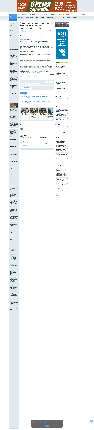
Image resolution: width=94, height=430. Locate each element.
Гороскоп (13, 75)
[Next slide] (53, 114)
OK (47, 425)
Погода (43, 17)
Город (37, 17)
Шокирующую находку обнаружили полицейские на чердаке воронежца (14, 63)
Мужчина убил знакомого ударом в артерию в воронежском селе (13, 251)
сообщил (22, 39)
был (32, 65)
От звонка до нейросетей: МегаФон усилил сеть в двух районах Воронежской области (14, 217)
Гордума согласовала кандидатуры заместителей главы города (13, 231)
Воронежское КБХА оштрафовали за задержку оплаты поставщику (13, 132)
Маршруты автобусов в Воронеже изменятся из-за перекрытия (13, 92)
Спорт (19, 20)
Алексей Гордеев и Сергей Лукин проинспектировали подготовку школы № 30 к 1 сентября (14, 302)
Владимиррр (25, 141)
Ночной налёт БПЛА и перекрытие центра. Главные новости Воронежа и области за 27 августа (13, 70)
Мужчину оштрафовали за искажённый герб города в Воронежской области (14, 238)
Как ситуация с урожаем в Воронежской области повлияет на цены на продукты (14, 125)
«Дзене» (35, 77)
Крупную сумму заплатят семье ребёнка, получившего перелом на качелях (14, 118)
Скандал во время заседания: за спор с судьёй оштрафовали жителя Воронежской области (13, 175)
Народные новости (29, 17)
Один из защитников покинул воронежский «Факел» (13, 266)
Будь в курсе (13, 214)
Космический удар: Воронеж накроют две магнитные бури (13, 224)
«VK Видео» (47, 77)
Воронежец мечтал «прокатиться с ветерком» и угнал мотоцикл (13, 36)
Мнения (68, 17)
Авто (12, 306)
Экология (13, 291)
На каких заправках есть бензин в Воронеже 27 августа (14, 309)
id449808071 (25, 135)
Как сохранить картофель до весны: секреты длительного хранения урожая (13, 110)
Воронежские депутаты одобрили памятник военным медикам (14, 138)
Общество (13, 67)
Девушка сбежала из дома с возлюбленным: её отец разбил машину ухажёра (13, 209)
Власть (13, 228)
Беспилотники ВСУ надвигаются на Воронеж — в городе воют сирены (13, 29)
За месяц (66, 62)
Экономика (13, 122)
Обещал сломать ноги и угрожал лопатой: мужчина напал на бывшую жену (13, 43)
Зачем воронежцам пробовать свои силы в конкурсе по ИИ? (13, 245)
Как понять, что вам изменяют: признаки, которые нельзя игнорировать (13, 86)
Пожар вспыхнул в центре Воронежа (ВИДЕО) (13, 168)
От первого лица (14, 136)
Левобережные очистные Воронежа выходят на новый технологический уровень (13, 280)
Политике (51, 422)
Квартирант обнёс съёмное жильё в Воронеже (13, 195)
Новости (20, 17)
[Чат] (91, 421)
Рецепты (13, 150)
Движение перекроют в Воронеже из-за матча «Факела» (14, 189)
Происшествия (50, 17)
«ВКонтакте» (31, 77)
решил (40, 71)
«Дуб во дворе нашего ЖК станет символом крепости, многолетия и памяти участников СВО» (14, 161)
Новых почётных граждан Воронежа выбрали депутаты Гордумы (13, 182)
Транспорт (13, 90)
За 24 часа (58, 62)
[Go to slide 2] (62, 27)
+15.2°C (47, 14)
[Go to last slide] (20, 114)
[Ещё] (80, 17)
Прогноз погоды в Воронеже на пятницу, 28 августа (14, 56)
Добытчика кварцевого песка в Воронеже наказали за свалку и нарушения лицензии (14, 294)
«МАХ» (35, 76)
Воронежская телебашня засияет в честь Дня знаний (14, 50)
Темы (63, 17)
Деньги (13, 270)
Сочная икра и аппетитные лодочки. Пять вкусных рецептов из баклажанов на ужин (14, 153)
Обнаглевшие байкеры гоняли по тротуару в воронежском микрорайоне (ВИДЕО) (13, 202)
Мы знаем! (75, 17)
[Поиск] (83, 18)
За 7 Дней (62, 62)
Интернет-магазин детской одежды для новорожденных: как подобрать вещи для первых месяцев (13, 259)
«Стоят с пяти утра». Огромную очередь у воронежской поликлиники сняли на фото (13, 146)
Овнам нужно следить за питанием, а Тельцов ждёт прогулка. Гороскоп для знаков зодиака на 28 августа (14, 78)
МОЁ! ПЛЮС (58, 17)
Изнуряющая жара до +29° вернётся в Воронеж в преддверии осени (14, 99)
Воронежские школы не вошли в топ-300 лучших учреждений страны (14, 287)
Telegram (26, 77)
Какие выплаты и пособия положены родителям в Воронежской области (13, 273)
